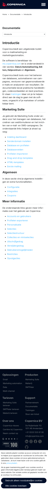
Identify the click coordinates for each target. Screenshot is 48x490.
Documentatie (15, 14)
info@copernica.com (34, 436)
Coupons (11, 195)
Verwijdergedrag (15, 245)
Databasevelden (15, 149)
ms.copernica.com (11, 63)
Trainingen (29, 410)
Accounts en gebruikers (19, 216)
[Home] (14, 4)
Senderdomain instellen (19, 141)
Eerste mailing (14, 166)
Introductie (28, 14)
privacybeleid (11, 463)
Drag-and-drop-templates (20, 158)
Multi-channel (9, 391)
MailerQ (28, 383)
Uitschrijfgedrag (15, 241)
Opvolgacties (13, 258)
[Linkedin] (27, 442)
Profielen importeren (17, 154)
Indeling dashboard (16, 137)
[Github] (26, 447)
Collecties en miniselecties (20, 237)
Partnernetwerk (32, 402)
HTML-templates (15, 162)
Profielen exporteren (17, 220)
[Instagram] (31, 442)
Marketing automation (12, 383)
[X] (40, 442)
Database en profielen (18, 145)
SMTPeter (29, 387)
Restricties (12, 254)
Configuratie (13, 187)
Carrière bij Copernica (12, 429)
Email (5, 379)
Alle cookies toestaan (16, 486)
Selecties (11, 229)
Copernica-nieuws (11, 425)
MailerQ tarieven (10, 413)
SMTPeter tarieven (11, 409)
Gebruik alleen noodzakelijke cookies (23, 480)
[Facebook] (36, 442)
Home (4, 14)
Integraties (12, 191)
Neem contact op (10, 433)
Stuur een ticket (32, 414)
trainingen (16, 94)
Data (5, 387)
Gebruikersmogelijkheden (20, 250)
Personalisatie (14, 224)
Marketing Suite (32, 379)
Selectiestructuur (15, 233)
